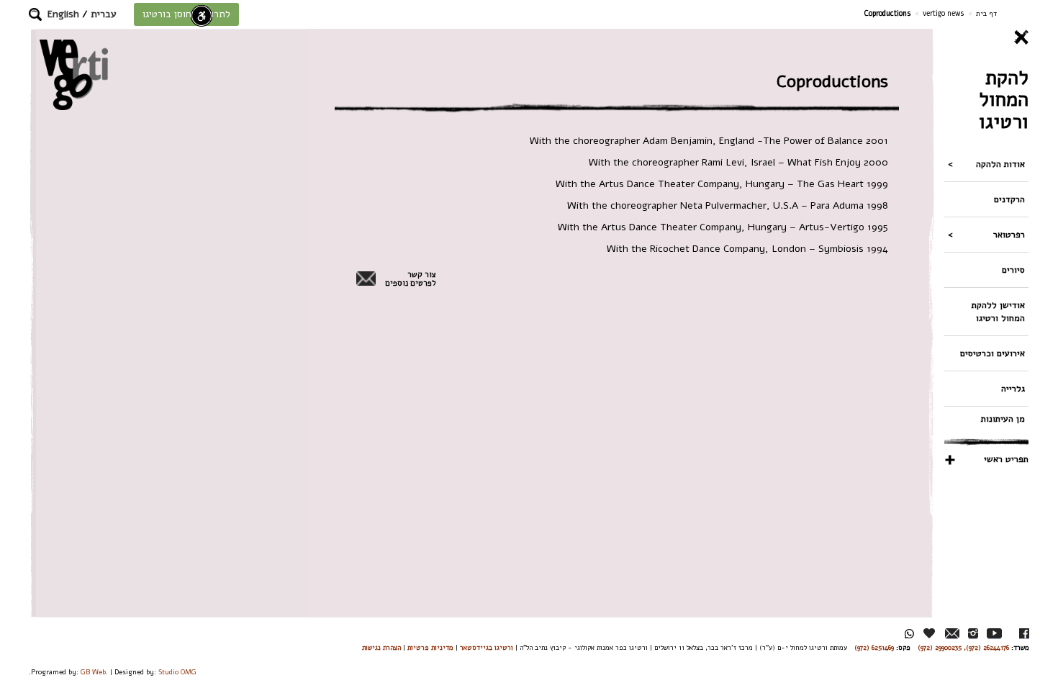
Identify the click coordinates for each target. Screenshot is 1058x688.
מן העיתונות (1003, 418)
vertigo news (943, 13)
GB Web (93, 671)
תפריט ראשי (1006, 459)
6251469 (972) (874, 647)
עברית (104, 14)
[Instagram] (973, 633)
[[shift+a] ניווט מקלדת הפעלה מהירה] (201, 16)
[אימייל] (952, 633)
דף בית (986, 13)
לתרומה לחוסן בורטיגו (186, 14)
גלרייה (1013, 388)
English (63, 14)
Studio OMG (177, 671)
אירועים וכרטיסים (992, 353)
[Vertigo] (74, 74)
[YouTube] (994, 633)
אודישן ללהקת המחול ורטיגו (998, 311)
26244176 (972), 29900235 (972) (963, 647)
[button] (35, 14)
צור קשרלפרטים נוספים (410, 279)
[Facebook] (1024, 633)
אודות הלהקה (1000, 164)
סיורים (1013, 269)
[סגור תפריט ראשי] (986, 37)
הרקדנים (1009, 199)
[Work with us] (929, 633)
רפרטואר (1009, 234)
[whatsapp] (909, 633)
